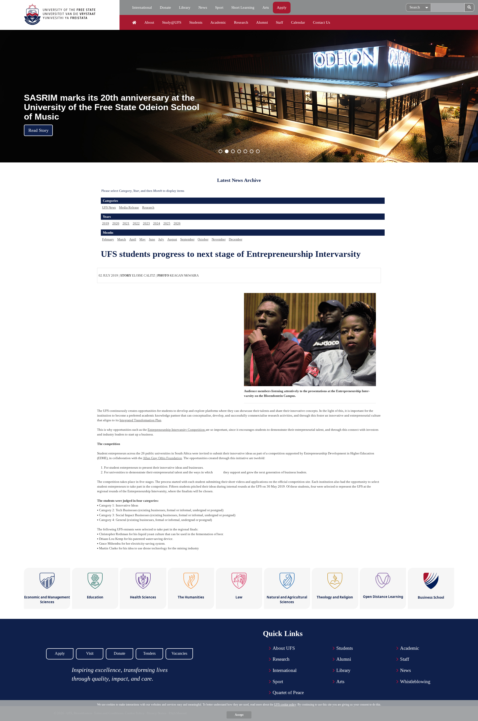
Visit (89, 653)
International (142, 7)
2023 (146, 223)
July (161, 239)
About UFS (284, 648)
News (202, 7)
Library (184, 7)
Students (195, 22)
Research (241, 22)
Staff (279, 22)
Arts (265, 7)
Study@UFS (171, 22)
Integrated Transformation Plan (140, 420)
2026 (177, 223)
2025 (166, 223)
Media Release (129, 207)
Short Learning (242, 7)
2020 (115, 223)
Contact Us (321, 22)
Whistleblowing (415, 681)
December (235, 239)
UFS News (109, 207)
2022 (136, 223)
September (187, 239)
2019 (105, 223)
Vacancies (179, 653)
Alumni (262, 22)
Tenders (149, 653)
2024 (156, 223)
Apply (282, 7)
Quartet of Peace (288, 692)
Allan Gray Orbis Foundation (162, 458)
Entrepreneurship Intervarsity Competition (177, 430)
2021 (125, 223)
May (142, 239)
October (203, 239)
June (152, 239)
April (132, 239)
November (219, 239)
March (121, 239)
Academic (218, 22)
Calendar (298, 22)
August (172, 239)
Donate (165, 7)
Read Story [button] (38, 130)
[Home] (134, 23)
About (149, 22)
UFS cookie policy (285, 704)
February (108, 239)
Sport (219, 7)
